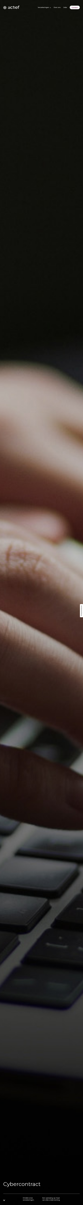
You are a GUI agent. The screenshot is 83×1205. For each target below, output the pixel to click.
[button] (44, 4)
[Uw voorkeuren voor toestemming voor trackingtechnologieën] (81, 610)
